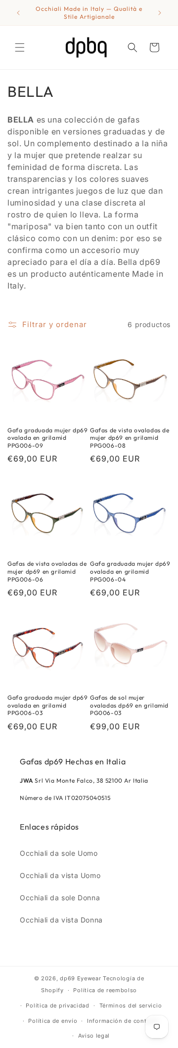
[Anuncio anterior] (18, 13)
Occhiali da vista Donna (61, 920)
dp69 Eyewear (80, 978)
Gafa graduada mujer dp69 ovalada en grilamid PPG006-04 (130, 571)
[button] (20, 47)
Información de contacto (123, 1020)
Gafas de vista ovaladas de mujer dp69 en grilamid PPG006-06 (47, 571)
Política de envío (52, 1020)
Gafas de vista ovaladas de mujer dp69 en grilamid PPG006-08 (130, 437)
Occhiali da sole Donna (60, 897)
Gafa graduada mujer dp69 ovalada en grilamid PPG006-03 (47, 705)
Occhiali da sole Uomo (59, 853)
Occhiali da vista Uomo (60, 875)
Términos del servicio (130, 1005)
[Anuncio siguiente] (160, 13)
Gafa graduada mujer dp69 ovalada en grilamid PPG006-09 (47, 437)
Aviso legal (94, 1035)
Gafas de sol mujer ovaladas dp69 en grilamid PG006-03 (129, 705)
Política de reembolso (105, 990)
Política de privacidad (57, 1005)
